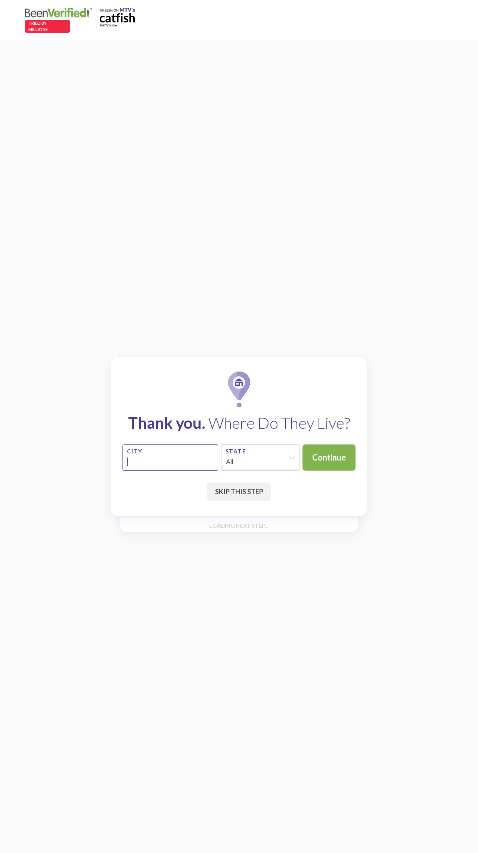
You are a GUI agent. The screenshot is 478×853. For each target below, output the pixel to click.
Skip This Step (239, 491)
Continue (329, 457)
